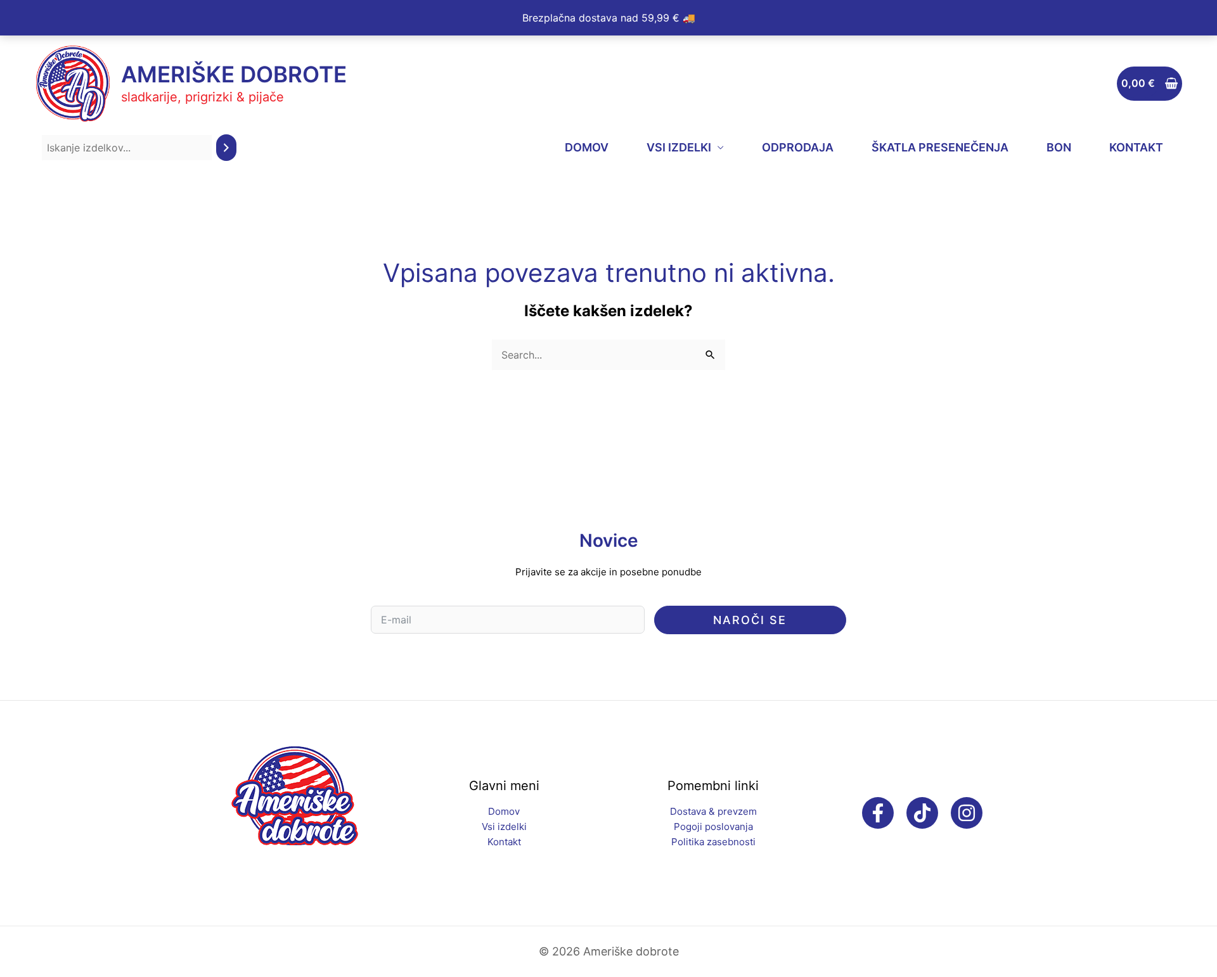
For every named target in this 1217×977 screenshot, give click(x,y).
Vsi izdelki (504, 827)
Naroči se (750, 620)
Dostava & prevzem (713, 811)
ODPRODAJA (798, 147)
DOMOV (586, 147)
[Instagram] (966, 813)
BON (1058, 147)
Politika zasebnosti (713, 842)
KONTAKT (1136, 147)
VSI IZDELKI (679, 147)
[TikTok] (922, 813)
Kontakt (504, 842)
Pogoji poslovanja (713, 827)
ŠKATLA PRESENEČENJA (940, 147)
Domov (504, 811)
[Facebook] (878, 813)
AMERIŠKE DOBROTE (234, 74)
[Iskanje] (226, 148)
